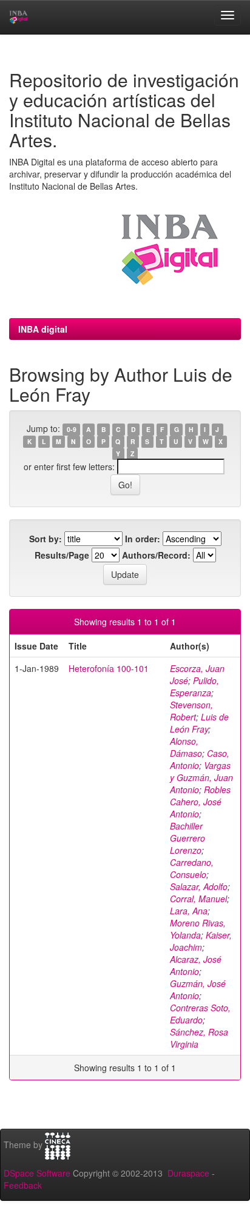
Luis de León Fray (199, 723)
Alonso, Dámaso (186, 747)
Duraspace (188, 1173)
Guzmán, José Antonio (198, 989)
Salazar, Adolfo (199, 886)
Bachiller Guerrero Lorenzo (187, 838)
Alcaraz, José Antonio (195, 965)
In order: (142, 539)
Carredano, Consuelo (192, 868)
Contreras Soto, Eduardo (200, 1014)
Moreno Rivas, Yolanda (198, 929)
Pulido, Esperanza (194, 686)
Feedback (23, 1185)
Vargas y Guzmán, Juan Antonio (201, 777)
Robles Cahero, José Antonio (200, 801)
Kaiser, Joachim (201, 941)
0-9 (71, 429)
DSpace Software (37, 1173)
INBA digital (42, 329)
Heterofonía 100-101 (109, 668)
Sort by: (45, 539)
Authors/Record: (156, 555)
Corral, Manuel (198, 898)
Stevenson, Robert (191, 711)
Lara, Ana (189, 911)
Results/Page (62, 555)
